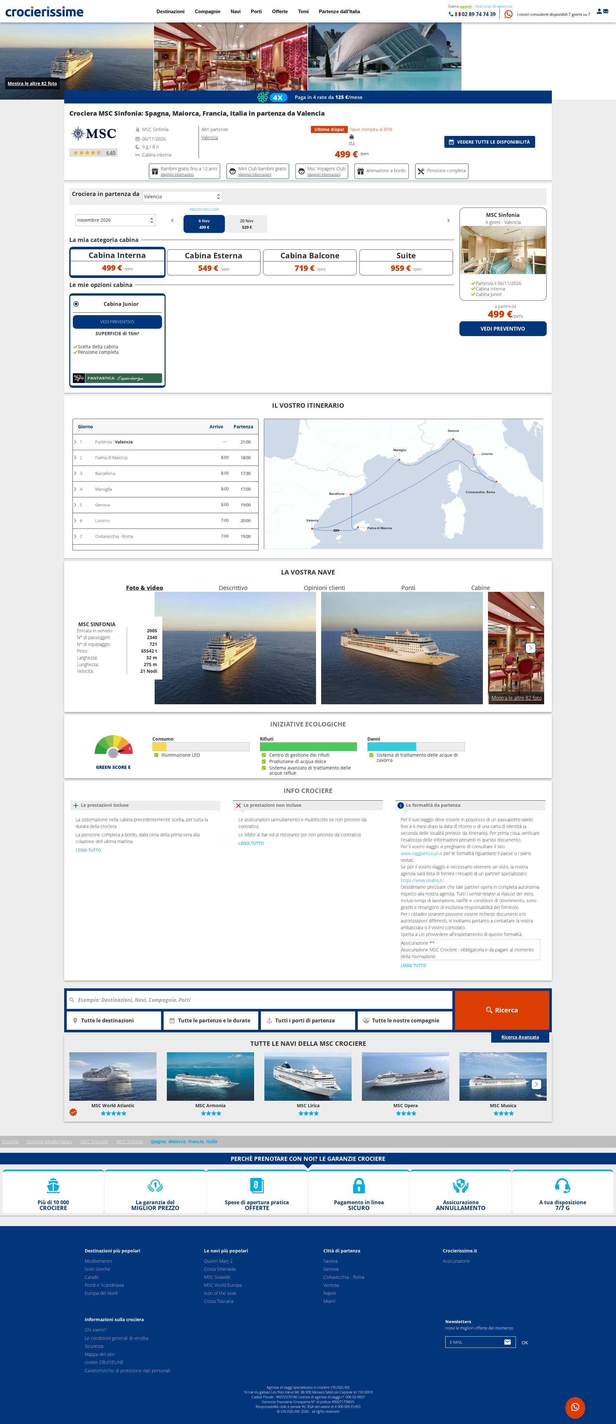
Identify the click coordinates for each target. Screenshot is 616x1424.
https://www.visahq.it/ (422, 880)
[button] (553, 14)
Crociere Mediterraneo (49, 1141)
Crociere (10, 1141)
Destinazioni (170, 11)
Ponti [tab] (408, 588)
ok (525, 1342)
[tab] (184, 171)
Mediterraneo (98, 1261)
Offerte (280, 11)
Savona (330, 1261)
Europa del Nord (101, 1293)
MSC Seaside (217, 1277)
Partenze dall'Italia (339, 11)
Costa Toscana (218, 1301)
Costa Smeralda (219, 1269)
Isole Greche (97, 1269)
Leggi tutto (88, 850)
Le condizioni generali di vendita (116, 1338)
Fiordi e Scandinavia (104, 1285)
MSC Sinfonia (129, 1141)
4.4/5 (111, 152)
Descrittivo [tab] (233, 588)
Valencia (153, 196)
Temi (303, 11)
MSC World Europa (223, 1285)
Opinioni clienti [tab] (324, 588)
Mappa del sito (99, 1354)
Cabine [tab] (480, 588)
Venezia (331, 1285)
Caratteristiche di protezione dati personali (127, 1370)
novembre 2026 (94, 220)
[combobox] (261, 1000)
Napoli (329, 1293)
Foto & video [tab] (144, 588)
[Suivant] (530, 648)
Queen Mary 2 (218, 1261)
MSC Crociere (94, 1141)
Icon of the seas (220, 1293)
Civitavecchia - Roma (343, 1277)
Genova (330, 1269)
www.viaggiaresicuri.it (421, 853)
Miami (329, 1301)
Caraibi (91, 1277)
